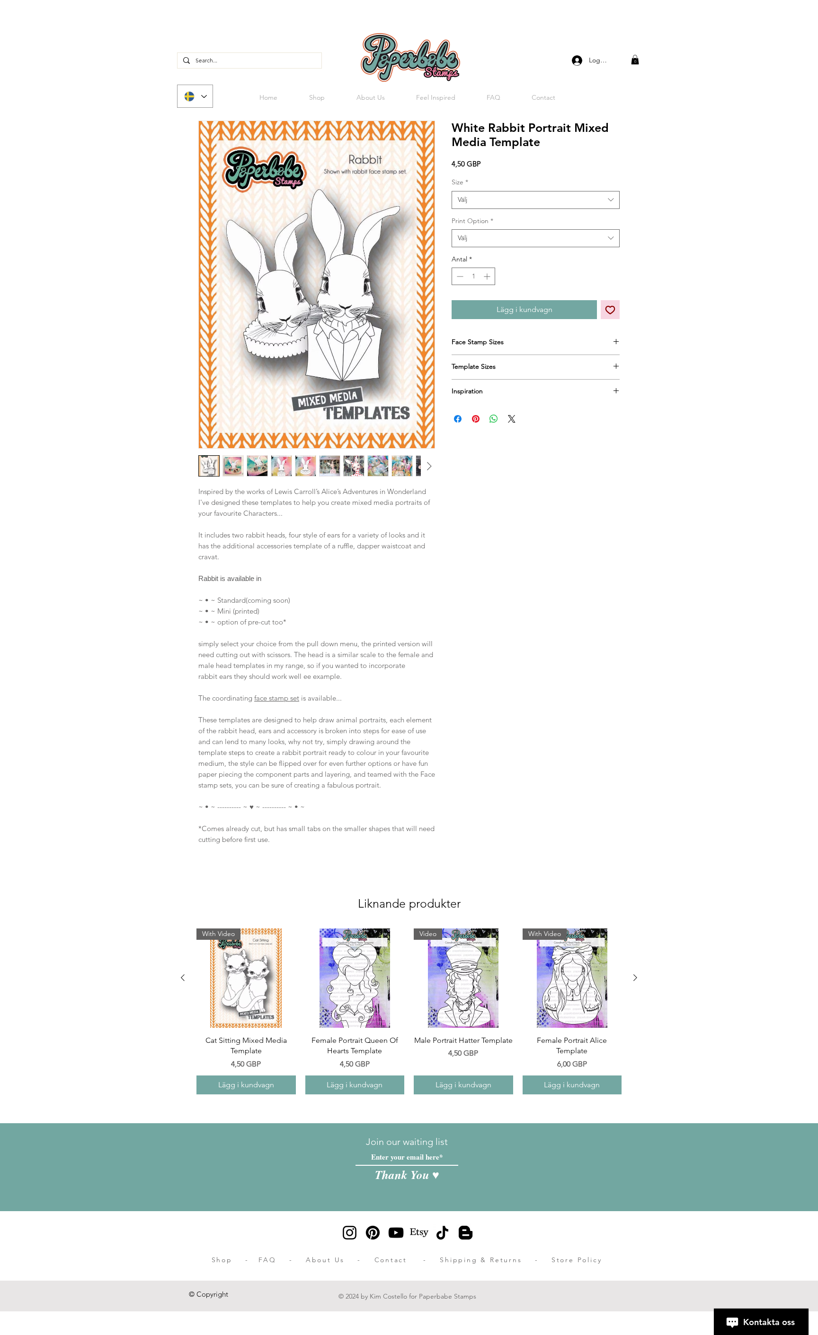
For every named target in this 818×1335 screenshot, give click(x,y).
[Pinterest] (373, 1232)
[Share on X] (511, 419)
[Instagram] (349, 1232)
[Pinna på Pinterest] (475, 419)
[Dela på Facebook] (457, 419)
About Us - (340, 1260)
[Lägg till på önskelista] (610, 309)
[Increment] (488, 276)
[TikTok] (442, 1232)
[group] (409, 1011)
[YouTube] (396, 1232)
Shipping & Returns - (495, 1260)
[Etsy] (419, 1232)
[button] (635, 59)
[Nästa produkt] (635, 977)
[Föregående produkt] (182, 977)
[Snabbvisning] (355, 978)
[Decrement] (459, 276)
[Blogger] (465, 1232)
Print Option (472, 221)
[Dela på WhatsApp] (493, 419)
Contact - (407, 1260)
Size (460, 182)
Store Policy (576, 1260)
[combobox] (536, 200)
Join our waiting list (407, 1141)
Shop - (235, 1260)
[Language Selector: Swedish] (195, 96)
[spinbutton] (473, 276)
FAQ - (282, 1260)
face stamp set (276, 698)
